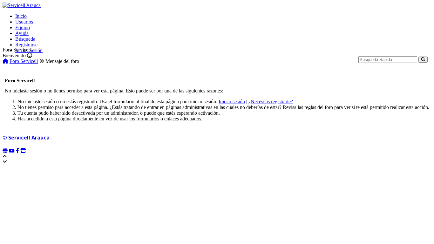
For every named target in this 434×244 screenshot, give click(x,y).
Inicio (21, 16)
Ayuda (22, 33)
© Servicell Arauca (26, 137)
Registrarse (26, 44)
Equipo (22, 27)
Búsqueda (25, 39)
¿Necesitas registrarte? (270, 101)
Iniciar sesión (232, 101)
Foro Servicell (24, 61)
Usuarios (24, 21)
